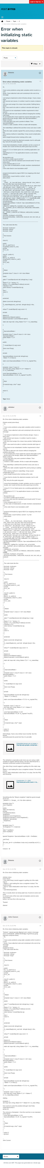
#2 (40, 416)
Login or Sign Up (35, 2)
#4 (40, 926)
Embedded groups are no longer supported (30, 743)
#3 (40, 869)
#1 (40, 81)
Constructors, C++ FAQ (24, 780)
